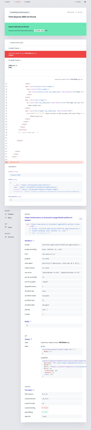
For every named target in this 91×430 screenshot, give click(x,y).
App (6, 224)
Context (8, 233)
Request (7, 211)
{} (58, 351)
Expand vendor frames (17, 42)
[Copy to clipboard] (80, 175)
